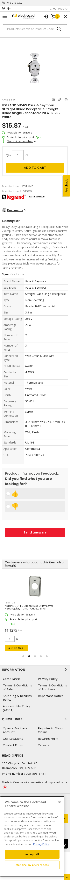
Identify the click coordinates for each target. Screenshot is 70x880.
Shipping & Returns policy (17, 697)
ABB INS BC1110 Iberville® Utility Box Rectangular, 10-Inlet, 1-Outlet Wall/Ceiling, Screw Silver (35, 607)
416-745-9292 (15, 2)
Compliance (11, 679)
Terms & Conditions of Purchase (52, 687)
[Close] (59, 802)
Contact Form (13, 745)
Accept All (32, 854)
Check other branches (20, 141)
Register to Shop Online (50, 730)
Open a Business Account (15, 730)
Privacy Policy (48, 679)
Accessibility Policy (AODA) (16, 708)
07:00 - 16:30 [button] (57, 8)
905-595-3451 (36, 773)
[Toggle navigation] (5, 16)
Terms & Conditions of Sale (17, 687)
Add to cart (35, 167)
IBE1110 (10, 602)
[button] (23, 656)
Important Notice (50, 696)
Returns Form (48, 738)
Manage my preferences (32, 865)
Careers (44, 745)
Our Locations (13, 738)
